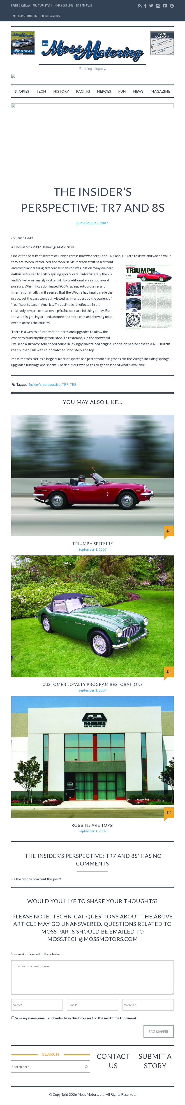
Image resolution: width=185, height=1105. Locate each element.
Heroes (104, 91)
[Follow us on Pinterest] (171, 5)
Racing (83, 91)
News (138, 91)
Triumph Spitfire (92, 543)
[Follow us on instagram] (158, 5)
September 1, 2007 (92, 223)
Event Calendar (20, 5)
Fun (122, 91)
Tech (41, 91)
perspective (51, 384)
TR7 (65, 384)
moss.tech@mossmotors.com (92, 939)
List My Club (84, 5)
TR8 (73, 384)
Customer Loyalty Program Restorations (92, 684)
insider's (35, 384)
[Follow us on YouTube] (165, 5)
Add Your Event (42, 5)
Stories (22, 91)
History (61, 91)
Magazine (160, 91)
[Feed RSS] (140, 5)
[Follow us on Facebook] (145, 5)
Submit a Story (50, 16)
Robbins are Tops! (92, 825)
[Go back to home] (92, 47)
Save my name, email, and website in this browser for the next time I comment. (76, 1018)
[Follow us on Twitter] (151, 5)
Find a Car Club (64, 5)
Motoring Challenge (25, 16)
